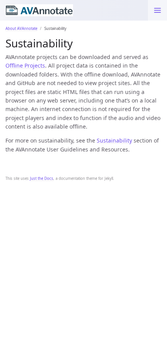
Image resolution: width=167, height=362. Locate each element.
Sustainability (114, 140)
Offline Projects (25, 65)
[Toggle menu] (157, 10)
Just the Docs (41, 178)
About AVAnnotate (21, 28)
